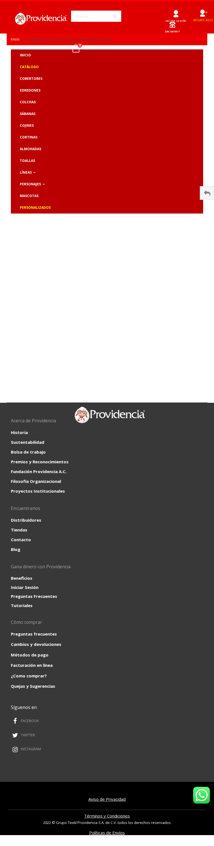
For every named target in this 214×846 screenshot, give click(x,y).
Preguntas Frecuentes (34, 596)
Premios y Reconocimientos (40, 461)
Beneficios (21, 578)
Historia (19, 432)
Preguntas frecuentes (34, 634)
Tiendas (19, 530)
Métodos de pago (29, 655)
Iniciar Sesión (24, 587)
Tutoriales (22, 605)
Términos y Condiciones (107, 816)
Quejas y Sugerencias (33, 686)
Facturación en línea (32, 665)
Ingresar (175, 11)
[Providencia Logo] (39, 18)
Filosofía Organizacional (36, 481)
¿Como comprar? (29, 676)
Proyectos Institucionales (38, 491)
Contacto (21, 539)
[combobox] (96, 16)
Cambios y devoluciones (36, 644)
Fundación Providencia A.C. (39, 471)
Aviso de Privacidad (107, 799)
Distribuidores (26, 520)
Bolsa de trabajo (28, 452)
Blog (15, 549)
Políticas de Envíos (107, 832)
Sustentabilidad (27, 442)
